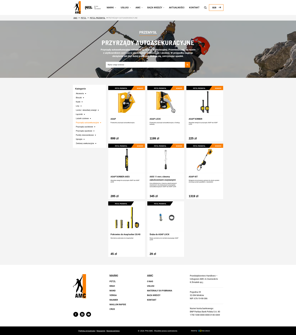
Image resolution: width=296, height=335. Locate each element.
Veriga (113, 295)
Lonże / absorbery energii (86, 110)
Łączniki (79, 114)
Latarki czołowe (82, 118)
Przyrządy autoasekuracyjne (87, 122)
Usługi (150, 286)
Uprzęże (79, 139)
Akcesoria (80, 93)
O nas (150, 281)
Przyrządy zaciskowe (84, 127)
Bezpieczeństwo (113, 331)
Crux (112, 309)
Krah (112, 286)
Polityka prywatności (86, 331)
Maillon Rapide (117, 304)
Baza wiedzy (153, 295)
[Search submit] (187, 65)
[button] (115, 7)
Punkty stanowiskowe (85, 135)
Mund (112, 290)
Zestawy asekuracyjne (85, 143)
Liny (77, 106)
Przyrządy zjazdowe (84, 131)
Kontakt (151, 300)
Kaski (78, 102)
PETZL (112, 281)
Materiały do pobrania (159, 290)
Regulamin (101, 331)
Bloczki (79, 98)
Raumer (113, 300)
